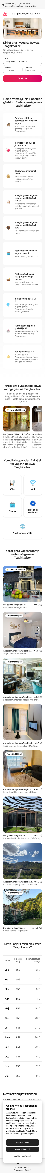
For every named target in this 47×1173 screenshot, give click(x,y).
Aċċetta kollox (22, 1142)
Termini (28, 1170)
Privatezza (18, 1170)
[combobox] (22, 61)
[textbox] (12, 70)
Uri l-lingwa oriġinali (29, 6)
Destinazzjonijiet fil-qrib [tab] (13, 1099)
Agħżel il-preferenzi (22, 1156)
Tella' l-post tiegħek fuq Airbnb (25, 13)
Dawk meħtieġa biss (22, 1149)
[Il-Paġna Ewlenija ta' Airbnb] (5, 14)
